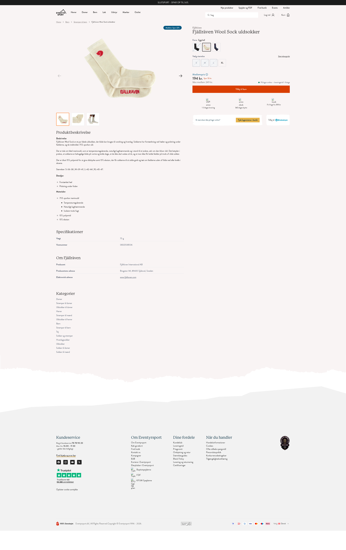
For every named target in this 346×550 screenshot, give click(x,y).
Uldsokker (60, 343)
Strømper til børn (80, 22)
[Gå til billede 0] (59, 76)
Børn (67, 22)
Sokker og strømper (64, 335)
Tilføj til (271, 120)
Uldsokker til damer (64, 307)
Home (58, 22)
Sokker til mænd (63, 352)
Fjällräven (197, 27)
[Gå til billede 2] (180, 76)
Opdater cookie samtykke (67, 489)
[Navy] (216, 47)
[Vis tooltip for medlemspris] (206, 74)
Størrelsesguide (284, 56)
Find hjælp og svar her (66, 455)
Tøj (57, 331)
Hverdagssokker (63, 339)
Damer (59, 299)
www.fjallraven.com (128, 277)
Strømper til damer (64, 303)
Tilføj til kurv (241, 89)
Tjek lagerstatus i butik (247, 120)
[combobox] (231, 15)
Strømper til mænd (64, 315)
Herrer (59, 311)
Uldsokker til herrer (64, 319)
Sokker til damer (63, 348)
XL (222, 62)
